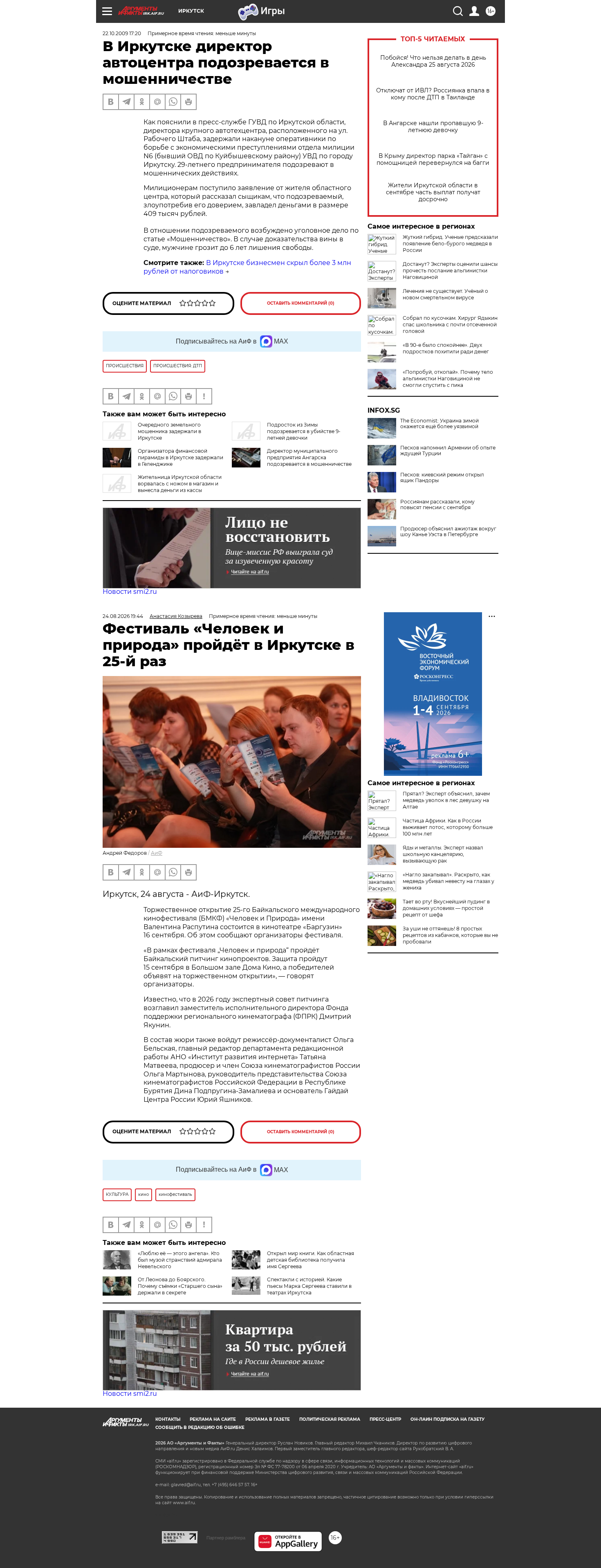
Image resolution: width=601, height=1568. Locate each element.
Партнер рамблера (225, 1537)
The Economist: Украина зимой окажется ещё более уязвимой (439, 423)
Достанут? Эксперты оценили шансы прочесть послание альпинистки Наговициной (450, 270)
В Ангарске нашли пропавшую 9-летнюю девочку (433, 127)
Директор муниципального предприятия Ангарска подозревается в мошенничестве (309, 457)
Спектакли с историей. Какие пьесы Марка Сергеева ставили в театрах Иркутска (309, 1286)
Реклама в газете (267, 1419)
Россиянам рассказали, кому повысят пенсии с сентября (437, 504)
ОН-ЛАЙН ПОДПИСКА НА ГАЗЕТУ (447, 1419)
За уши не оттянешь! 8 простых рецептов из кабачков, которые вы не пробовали (450, 935)
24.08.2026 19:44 (123, 616)
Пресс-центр (385, 1419)
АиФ (156, 853)
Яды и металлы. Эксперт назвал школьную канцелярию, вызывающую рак (443, 854)
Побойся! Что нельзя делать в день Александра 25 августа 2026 (433, 61)
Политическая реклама (329, 1419)
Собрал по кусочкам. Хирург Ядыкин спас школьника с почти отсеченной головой (450, 324)
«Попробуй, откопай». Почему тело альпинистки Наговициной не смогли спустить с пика (448, 378)
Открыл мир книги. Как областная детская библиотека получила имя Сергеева (310, 1259)
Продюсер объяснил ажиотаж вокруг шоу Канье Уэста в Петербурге (448, 531)
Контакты (167, 1419)
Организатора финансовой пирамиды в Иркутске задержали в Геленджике (180, 457)
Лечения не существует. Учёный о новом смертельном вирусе (445, 294)
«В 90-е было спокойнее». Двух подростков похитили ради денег (446, 348)
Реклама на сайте (213, 1419)
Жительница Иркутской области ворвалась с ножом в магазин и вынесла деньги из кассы (180, 483)
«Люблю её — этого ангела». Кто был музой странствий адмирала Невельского (180, 1259)
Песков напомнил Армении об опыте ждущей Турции (448, 450)
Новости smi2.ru (130, 591)
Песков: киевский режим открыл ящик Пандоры (442, 477)
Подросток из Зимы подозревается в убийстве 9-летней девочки (304, 431)
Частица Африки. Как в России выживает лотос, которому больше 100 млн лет (448, 827)
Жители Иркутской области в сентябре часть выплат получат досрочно (433, 192)
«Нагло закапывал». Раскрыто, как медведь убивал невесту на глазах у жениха (448, 881)
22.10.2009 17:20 (122, 33)
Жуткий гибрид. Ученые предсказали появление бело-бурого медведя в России (450, 243)
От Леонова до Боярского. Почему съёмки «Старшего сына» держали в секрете (180, 1286)
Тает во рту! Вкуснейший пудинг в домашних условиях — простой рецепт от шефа (446, 908)
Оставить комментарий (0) (300, 303)
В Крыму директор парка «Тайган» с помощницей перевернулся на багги (433, 159)
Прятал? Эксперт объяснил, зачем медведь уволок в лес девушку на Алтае (446, 800)
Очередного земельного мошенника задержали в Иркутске (169, 431)
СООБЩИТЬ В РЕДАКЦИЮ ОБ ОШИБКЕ (199, 1427)
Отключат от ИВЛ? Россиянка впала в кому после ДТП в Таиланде (433, 94)
